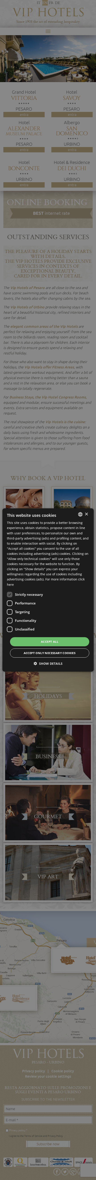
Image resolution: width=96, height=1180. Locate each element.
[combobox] (80, 514)
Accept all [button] (49, 642)
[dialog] (48, 590)
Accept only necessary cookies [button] (50, 653)
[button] (48, 663)
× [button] (86, 514)
